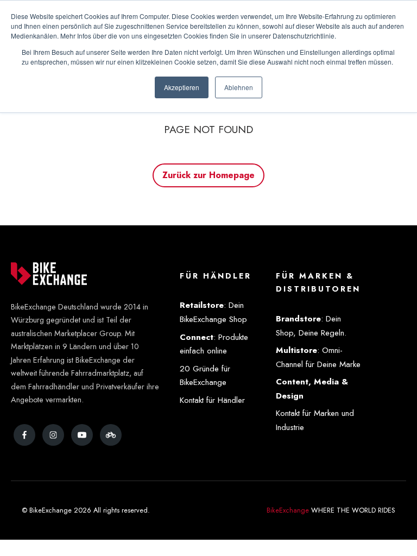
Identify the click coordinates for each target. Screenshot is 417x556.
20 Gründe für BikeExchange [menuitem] (205, 376)
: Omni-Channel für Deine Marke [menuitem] (318, 357)
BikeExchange (288, 510)
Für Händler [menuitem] (215, 275)
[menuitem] (319, 389)
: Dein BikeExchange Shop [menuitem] (213, 312)
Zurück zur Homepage (208, 175)
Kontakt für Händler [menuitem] (212, 400)
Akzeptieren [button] (181, 87)
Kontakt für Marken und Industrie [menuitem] (315, 420)
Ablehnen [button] (238, 87)
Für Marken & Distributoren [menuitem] (318, 282)
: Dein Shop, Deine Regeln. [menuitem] (311, 326)
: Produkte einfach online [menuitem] (214, 344)
